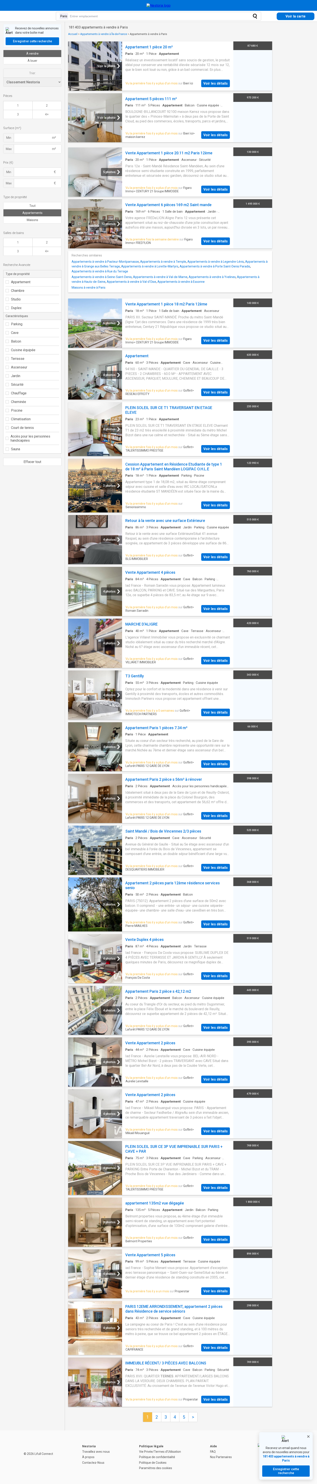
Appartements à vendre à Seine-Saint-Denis (102, 277)
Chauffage (19, 393)
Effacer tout (32, 462)
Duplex (16, 308)
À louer (32, 60)
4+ (47, 114)
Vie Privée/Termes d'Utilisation (160, 1451)
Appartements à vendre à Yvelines (212, 277)
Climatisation (21, 419)
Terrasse (17, 359)
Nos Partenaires (221, 1457)
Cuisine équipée (23, 350)
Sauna (15, 449)
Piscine (16, 410)
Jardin (15, 376)
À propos (88, 1457)
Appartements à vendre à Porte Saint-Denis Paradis (215, 266)
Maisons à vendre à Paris (88, 287)
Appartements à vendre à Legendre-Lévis (215, 261)
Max (9, 149)
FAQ (213, 1451)
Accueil (72, 34)
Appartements (32, 213)
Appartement (20, 282)
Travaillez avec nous (96, 1451)
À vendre (32, 53)
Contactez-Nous (93, 1462)
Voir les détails (215, 83)
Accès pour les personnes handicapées (30, 438)
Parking (16, 324)
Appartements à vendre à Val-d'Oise (131, 281)
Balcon (16, 341)
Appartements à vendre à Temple (163, 261)
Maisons (32, 220)
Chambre (17, 291)
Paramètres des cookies (155, 1468)
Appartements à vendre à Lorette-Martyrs (149, 266)
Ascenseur (19, 367)
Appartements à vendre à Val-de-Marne (160, 277)
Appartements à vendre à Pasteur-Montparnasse (105, 261)
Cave (15, 333)
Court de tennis (22, 428)
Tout (32, 205)
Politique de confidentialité (157, 1457)
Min (8, 137)
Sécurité (17, 384)
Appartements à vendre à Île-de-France (103, 34)
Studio (16, 299)
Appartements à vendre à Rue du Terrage (100, 271)
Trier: (32, 73)
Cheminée (18, 402)
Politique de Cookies (152, 1462)
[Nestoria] (159, 5)
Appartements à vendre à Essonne (181, 281)
